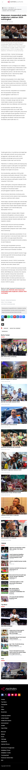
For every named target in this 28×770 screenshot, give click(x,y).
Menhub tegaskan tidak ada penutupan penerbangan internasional (12, 423)
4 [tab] (16, 680)
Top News (4, 604)
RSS (2, 760)
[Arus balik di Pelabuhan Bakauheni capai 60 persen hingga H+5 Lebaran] (14, 369)
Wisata (3, 734)
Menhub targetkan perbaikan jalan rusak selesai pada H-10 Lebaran (13, 537)
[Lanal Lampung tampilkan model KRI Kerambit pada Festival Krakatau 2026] (4, 556)
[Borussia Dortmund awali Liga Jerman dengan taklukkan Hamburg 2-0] (4, 577)
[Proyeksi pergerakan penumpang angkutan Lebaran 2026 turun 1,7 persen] (14, 505)
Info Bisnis (11, 8)
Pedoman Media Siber (7, 757)
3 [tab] (14, 680)
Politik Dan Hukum (6, 720)
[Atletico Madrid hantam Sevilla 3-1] (4, 563)
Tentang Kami (5, 755)
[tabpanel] (14, 670)
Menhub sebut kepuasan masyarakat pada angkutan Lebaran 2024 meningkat (14, 291)
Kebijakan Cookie (6, 752)
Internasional (4, 723)
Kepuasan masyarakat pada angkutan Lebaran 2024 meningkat (12, 10)
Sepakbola (4, 741)
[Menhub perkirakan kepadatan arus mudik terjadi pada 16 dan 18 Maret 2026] (14, 483)
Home (5, 8)
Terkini (3, 699)
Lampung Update (6, 715)
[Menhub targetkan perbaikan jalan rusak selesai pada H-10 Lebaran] (14, 528)
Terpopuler (4, 704)
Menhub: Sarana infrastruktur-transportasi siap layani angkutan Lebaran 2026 (13, 469)
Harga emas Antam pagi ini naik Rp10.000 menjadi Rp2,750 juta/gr (16, 632)
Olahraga (3, 739)
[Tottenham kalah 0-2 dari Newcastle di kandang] (4, 583)
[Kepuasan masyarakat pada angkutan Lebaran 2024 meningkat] (14, 616)
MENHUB (6, 328)
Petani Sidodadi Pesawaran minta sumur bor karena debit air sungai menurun (17, 652)
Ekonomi (3, 731)
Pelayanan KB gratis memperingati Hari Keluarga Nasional (13, 674)
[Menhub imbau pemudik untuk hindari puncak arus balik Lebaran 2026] (14, 392)
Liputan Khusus (5, 744)
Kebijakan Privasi (5, 750)
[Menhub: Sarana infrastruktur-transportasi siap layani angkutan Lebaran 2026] (14, 460)
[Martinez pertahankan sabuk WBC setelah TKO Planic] (4, 549)
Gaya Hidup (4, 728)
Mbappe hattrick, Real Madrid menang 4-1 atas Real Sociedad (13, 625)
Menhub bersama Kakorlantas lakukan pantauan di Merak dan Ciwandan (12, 446)
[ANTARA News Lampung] (15, 1)
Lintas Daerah (5, 718)
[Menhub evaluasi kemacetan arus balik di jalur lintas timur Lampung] (14, 347)
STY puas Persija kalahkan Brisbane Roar (16, 597)
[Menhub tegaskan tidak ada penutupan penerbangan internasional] (14, 415)
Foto (2, 658)
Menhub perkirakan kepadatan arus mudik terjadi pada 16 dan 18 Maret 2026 (13, 491)
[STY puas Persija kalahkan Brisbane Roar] (4, 599)
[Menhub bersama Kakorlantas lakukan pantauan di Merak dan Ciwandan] (14, 437)
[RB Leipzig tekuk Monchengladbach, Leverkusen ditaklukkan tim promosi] (4, 590)
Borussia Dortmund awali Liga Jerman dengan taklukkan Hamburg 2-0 (17, 576)
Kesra (2, 736)
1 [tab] (9, 680)
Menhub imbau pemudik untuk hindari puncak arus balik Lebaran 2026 (12, 401)
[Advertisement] (14, 136)
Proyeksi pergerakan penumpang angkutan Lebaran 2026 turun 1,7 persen (14, 514)
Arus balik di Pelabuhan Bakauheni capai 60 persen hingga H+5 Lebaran (13, 378)
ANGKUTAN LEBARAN (15, 328)
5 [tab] (18, 680)
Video (2, 709)
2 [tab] (12, 680)
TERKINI (3, 543)
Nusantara (4, 712)
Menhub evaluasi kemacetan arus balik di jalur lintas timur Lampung (13, 355)
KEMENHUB (5, 331)
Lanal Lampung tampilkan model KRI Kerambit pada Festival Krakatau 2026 (16, 556)
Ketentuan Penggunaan (7, 747)
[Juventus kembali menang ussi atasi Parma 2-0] (4, 570)
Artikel (3, 725)
